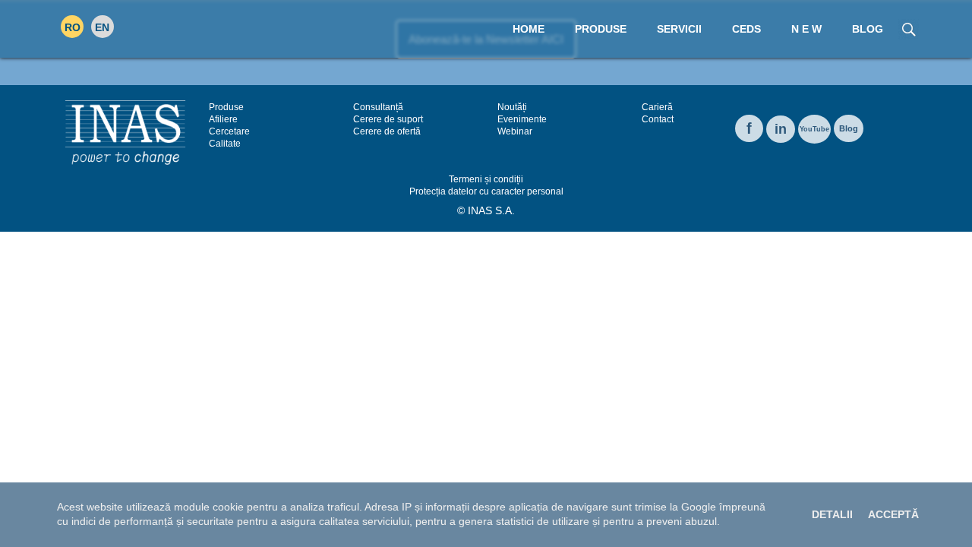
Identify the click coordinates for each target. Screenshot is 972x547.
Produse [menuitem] (600, 29)
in (781, 129)
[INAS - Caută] (908, 28)
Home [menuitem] (528, 29)
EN (102, 27)
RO (72, 27)
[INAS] (125, 131)
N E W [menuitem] (806, 29)
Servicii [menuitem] (679, 29)
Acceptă (893, 514)
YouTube (814, 129)
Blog (848, 128)
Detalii (832, 514)
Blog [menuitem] (867, 29)
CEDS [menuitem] (746, 29)
